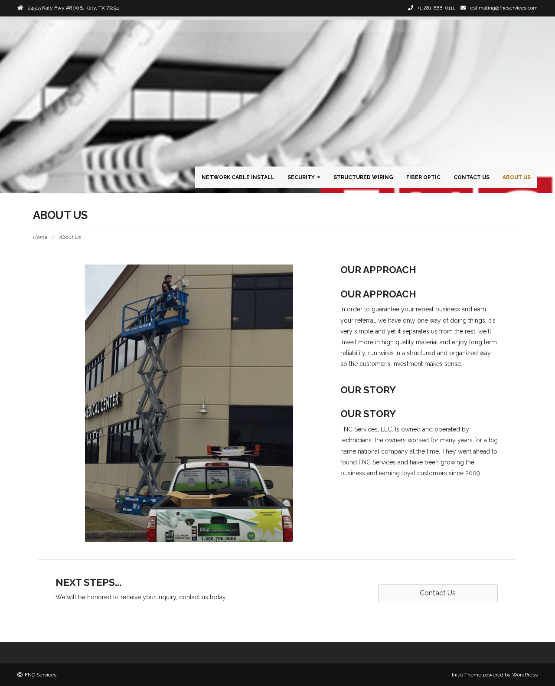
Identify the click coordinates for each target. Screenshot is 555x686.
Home (40, 237)
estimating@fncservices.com (504, 8)
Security (301, 177)
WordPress (525, 675)
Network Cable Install (238, 177)
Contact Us (472, 177)
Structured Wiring (363, 177)
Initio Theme (466, 675)
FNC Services (36, 24)
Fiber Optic (423, 177)
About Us (517, 177)
